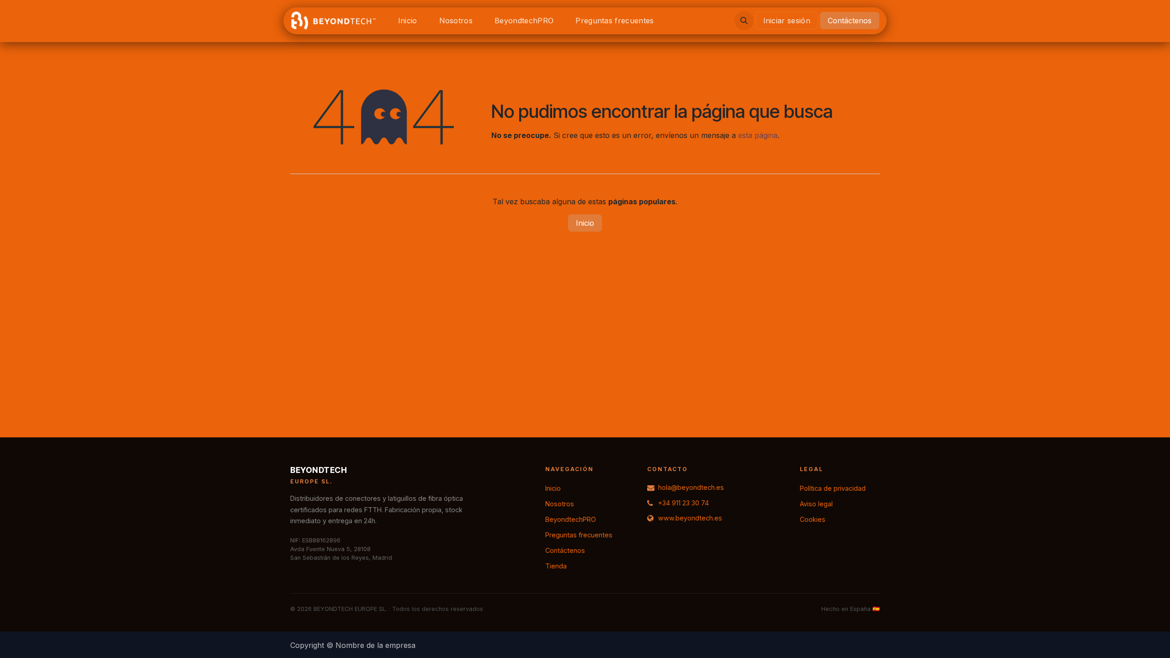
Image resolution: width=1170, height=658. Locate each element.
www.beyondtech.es (690, 518)
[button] (744, 20)
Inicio (585, 223)
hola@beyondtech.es (691, 487)
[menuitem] (407, 20)
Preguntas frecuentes (578, 535)
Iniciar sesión (786, 20)
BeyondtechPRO (570, 519)
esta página (757, 135)
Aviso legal (816, 504)
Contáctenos (850, 20)
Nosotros (559, 504)
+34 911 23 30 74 (683, 503)
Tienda (556, 566)
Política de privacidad (833, 488)
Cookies (812, 519)
